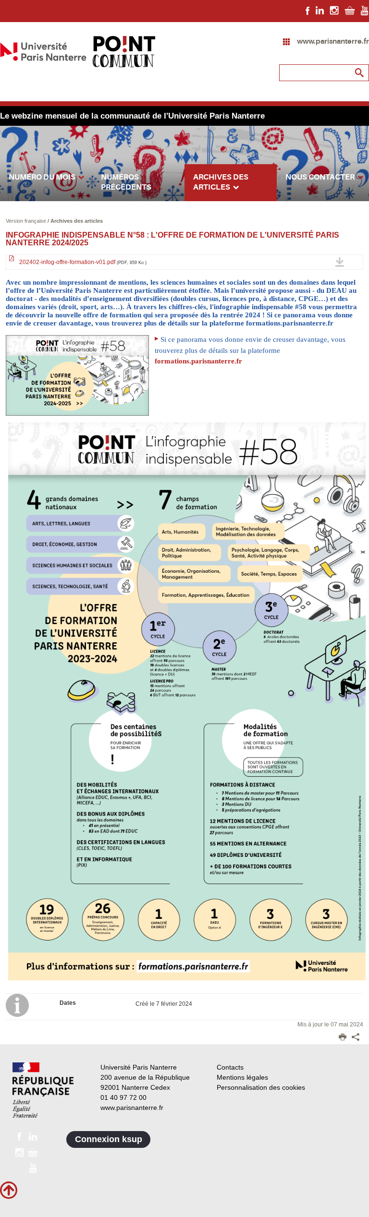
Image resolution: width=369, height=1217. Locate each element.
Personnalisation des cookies (261, 1087)
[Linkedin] (320, 10)
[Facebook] (308, 10)
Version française (27, 221)
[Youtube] (364, 10)
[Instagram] (334, 10)
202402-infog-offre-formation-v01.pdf (82, 262)
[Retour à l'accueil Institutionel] (43, 1090)
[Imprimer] (342, 1038)
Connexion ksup (108, 1139)
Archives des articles (76, 221)
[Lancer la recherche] (359, 73)
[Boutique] (349, 10)
